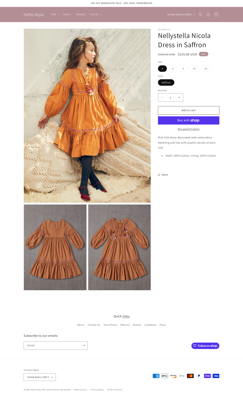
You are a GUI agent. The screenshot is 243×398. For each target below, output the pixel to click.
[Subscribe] (84, 345)
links (126, 316)
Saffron (166, 82)
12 (208, 69)
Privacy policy (97, 390)
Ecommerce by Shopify (60, 390)
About (80, 325)
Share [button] (165, 174)
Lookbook (150, 325)
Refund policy (80, 390)
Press (163, 325)
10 (196, 69)
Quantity (162, 90)
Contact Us (94, 325)
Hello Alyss (36, 390)
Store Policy (110, 325)
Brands (137, 325)
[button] (55, 14)
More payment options (189, 129)
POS (43, 390)
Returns (125, 325)
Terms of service (114, 390)
